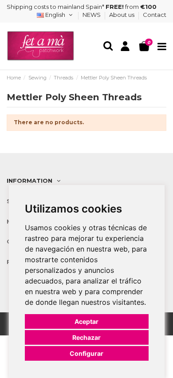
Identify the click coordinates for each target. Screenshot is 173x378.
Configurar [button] (86, 353)
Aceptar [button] (86, 321)
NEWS (92, 14)
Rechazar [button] (86, 337)
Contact (154, 14)
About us (122, 14)
